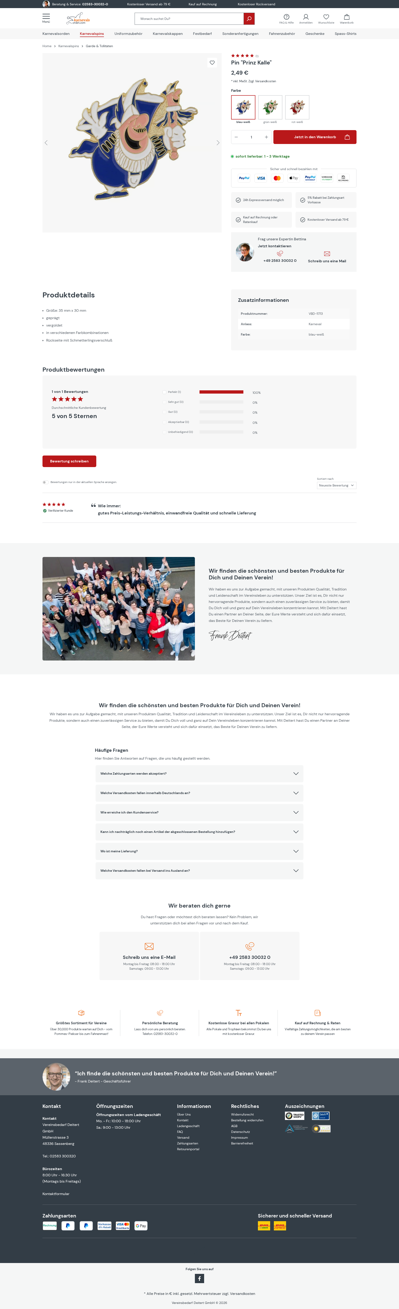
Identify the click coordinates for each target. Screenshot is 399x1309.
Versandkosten (242, 1293)
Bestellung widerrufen (247, 1120)
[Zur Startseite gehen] (82, 18)
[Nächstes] (218, 142)
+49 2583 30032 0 (279, 260)
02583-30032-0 (95, 4)
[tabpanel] (132, 325)
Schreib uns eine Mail (327, 261)
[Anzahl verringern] (236, 137)
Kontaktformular (56, 1193)
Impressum (239, 1137)
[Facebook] (199, 1278)
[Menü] (47, 18)
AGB (234, 1126)
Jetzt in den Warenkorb (315, 137)
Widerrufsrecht (242, 1114)
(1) (257, 56)
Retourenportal (188, 1149)
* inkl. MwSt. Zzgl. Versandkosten (253, 81)
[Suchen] (249, 19)
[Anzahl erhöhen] (266, 137)
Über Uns (184, 1114)
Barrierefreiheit (242, 1143)
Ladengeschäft (188, 1126)
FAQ (180, 1132)
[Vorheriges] (45, 142)
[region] (132, 142)
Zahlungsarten (187, 1143)
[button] (199, 773)
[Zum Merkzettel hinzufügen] (212, 62)
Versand (183, 1137)
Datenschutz (240, 1132)
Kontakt (182, 1120)
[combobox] (189, 19)
